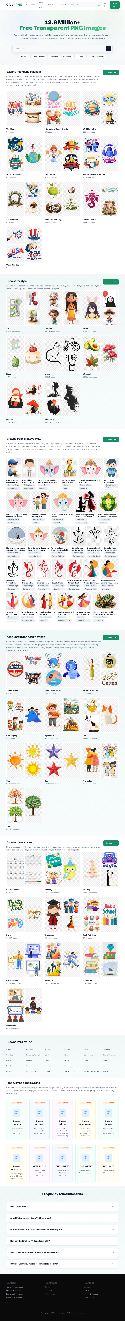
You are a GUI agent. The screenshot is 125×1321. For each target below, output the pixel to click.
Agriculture (49, 736)
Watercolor (87, 374)
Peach (8, 1066)
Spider (47, 1071)
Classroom (11, 1026)
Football (62, 5)
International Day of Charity (56, 129)
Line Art (48, 374)
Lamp (47, 1060)
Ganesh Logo (78, 553)
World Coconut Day (53, 220)
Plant (105, 1066)
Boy (65, 488)
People (28, 1066)
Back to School (42, 4)
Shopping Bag (31, 1071)
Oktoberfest (50, 174)
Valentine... (81, 519)
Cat (84, 736)
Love (86, 1060)
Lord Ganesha (105, 519)
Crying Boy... (29, 485)
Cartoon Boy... (13, 485)
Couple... (43, 620)
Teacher (51, 5)
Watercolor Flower (91, 1071)
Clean (14, 4)
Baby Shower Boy (111, 486)
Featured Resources (14, 1294)
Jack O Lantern (40, 57)
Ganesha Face (85, 485)
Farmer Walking (58, 556)
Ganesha (83, 488)
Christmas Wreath (33, 1055)
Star (46, 781)
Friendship (87, 781)
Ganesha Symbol (11, 590)
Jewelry (29, 1060)
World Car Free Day (14, 174)
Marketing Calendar (14, 1297)
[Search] (99, 5)
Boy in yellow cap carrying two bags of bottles (69, 482)
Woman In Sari (90, 589)
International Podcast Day (94, 174)
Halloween (30, 5)
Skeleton (54, 57)
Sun (8, 781)
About (87, 1287)
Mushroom (67, 57)
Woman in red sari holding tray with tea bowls (109, 583)
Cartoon (48, 329)
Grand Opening (109, 1055)
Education (87, 980)
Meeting (106, 1060)
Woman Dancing (81, 621)
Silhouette (49, 419)
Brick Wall (29, 1049)
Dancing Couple (64, 620)
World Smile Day (89, 129)
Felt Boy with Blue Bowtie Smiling (109, 482)
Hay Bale (80, 57)
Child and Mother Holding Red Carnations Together (40, 517)
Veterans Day (12, 690)
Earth (47, 1055)
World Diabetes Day (53, 690)
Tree (8, 826)
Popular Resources (14, 1290)
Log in (106, 4)
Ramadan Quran (100, 617)
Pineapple (49, 1066)
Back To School (89, 935)
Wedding (86, 890)
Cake (86, 1049)
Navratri (61, 617)
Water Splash (69, 1071)
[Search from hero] (108, 48)
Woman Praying (28, 620)
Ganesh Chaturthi (90, 220)
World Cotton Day (90, 690)
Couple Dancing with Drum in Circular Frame (65, 614)
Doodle (9, 419)
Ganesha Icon (78, 556)
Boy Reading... (13, 488)
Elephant (42, 488)
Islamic (9, 1060)
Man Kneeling (82, 523)
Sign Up (48, 1290)
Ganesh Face (44, 485)
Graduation (49, 935)
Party (8, 935)
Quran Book (98, 620)
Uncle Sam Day (12, 265)
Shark (8, 1071)
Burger (48, 1049)
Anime (85, 329)
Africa (8, 1049)
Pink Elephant (13, 523)
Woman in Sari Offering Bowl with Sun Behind (91, 583)
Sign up (115, 4)
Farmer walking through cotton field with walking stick (59, 550)
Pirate (66, 1066)
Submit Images (51, 1294)
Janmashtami (12, 220)
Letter (66, 1060)
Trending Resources (14, 1287)
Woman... (105, 589)
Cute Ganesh (34, 553)
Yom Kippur (11, 129)
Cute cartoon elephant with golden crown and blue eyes (47, 482)
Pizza (86, 1066)
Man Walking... (13, 556)
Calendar (106, 1049)
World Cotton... (13, 553)
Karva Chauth (90, 586)
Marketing (49, 980)
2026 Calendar (12, 890)
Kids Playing (11, 736)
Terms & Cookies (91, 1294)
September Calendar (96, 57)
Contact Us (89, 1297)
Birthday (48, 890)
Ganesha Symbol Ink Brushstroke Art (13, 583)
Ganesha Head (35, 556)
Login (47, 1287)
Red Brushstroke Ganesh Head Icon (74, 583)
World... (66, 485)
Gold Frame (88, 1055)
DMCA (86, 1290)
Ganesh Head (74, 589)
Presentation (12, 980)
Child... (35, 523)
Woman (106, 1071)
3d (7, 329)
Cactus (67, 1049)
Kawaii (9, 374)
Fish (66, 1055)
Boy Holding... (29, 488)
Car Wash (10, 1055)
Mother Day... (38, 519)
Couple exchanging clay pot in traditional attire (47, 614)
